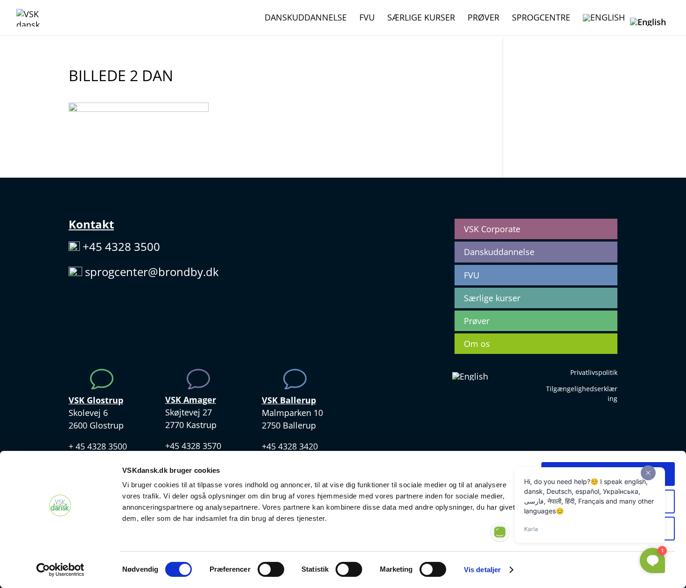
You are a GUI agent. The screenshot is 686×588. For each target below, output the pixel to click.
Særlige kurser (421, 18)
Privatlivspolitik (593, 372)
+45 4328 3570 (193, 445)
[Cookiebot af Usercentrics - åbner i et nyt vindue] (60, 570)
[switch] (271, 569)
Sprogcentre (541, 18)
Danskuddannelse (306, 18)
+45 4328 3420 (290, 446)
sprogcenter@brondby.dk (152, 271)
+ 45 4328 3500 (98, 446)
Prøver (483, 18)
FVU (367, 18)
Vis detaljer (482, 570)
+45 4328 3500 (121, 246)
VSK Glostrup (96, 400)
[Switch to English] (604, 24)
